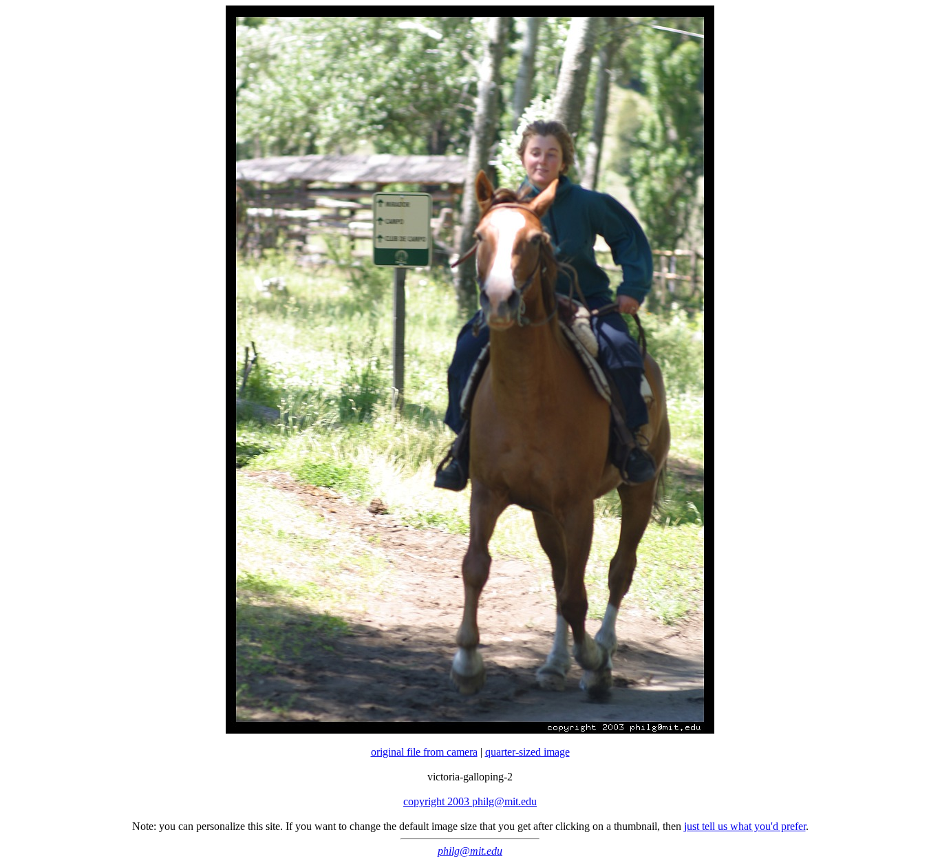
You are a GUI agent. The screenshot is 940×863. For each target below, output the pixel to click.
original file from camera (424, 752)
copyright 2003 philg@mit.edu (470, 801)
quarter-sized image (527, 752)
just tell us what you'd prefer (745, 826)
